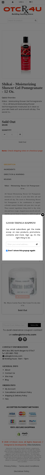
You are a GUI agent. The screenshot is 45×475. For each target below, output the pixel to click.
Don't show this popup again (21, 250)
